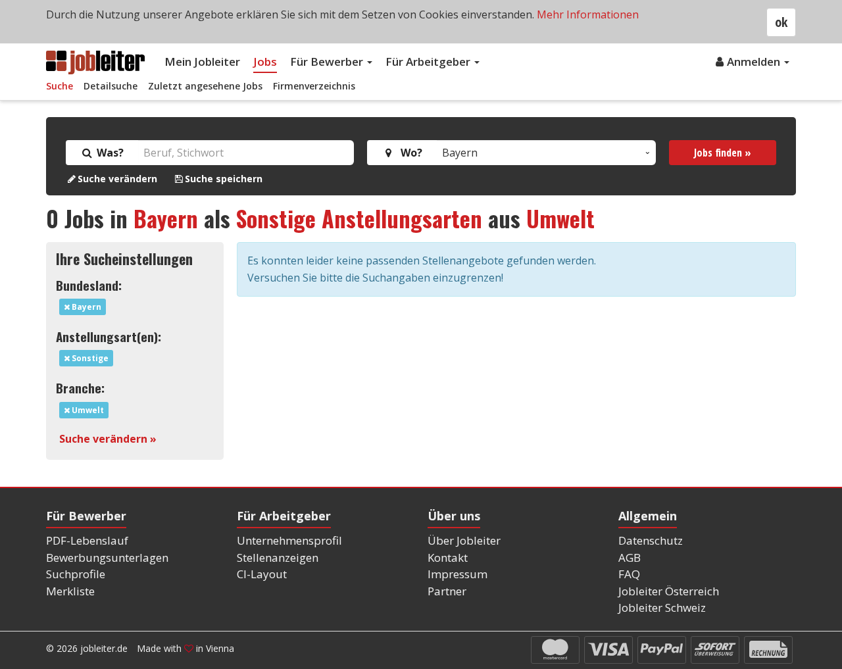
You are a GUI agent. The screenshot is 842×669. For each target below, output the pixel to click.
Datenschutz (650, 540)
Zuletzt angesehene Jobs (205, 86)
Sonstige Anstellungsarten (359, 218)
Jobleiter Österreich (668, 591)
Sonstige (89, 358)
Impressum (457, 574)
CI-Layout (262, 574)
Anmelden (755, 61)
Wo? (408, 152)
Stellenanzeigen (277, 557)
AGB (629, 557)
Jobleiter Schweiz (662, 607)
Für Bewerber (328, 61)
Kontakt (448, 557)
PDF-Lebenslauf (87, 540)
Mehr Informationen (588, 14)
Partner (447, 591)
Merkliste (70, 591)
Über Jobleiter (464, 540)
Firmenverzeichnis (314, 86)
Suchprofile (75, 574)
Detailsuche (110, 86)
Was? (109, 152)
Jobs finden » (722, 152)
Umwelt (560, 218)
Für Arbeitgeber (429, 61)
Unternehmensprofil (289, 540)
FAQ (629, 574)
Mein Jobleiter (202, 61)
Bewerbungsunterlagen (107, 557)
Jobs (265, 61)
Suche (59, 86)
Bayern (166, 218)
